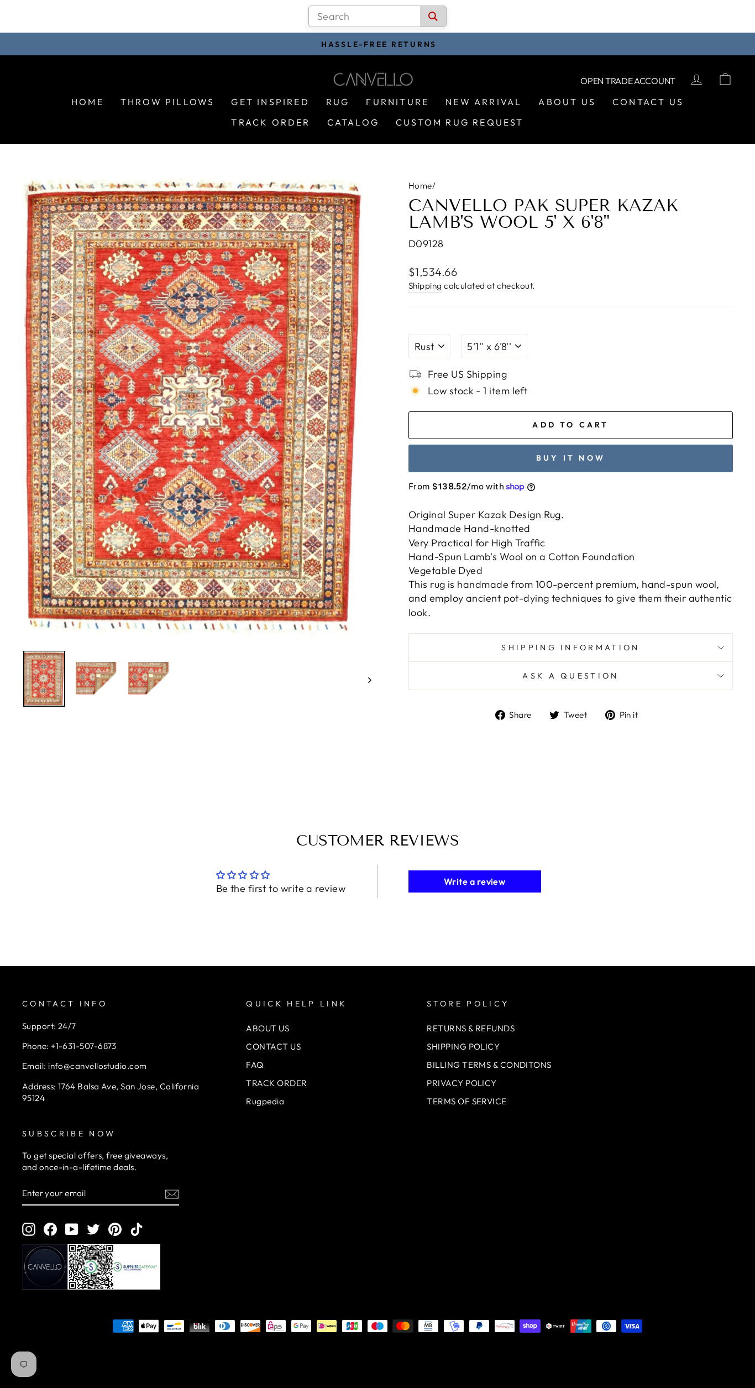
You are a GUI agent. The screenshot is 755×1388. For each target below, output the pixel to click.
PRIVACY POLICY (461, 1083)
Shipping (425, 285)
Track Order (270, 122)
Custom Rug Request (460, 122)
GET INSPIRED (270, 101)
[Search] (433, 16)
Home (87, 101)
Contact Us (648, 101)
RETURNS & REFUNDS (471, 1028)
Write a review (474, 881)
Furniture (397, 101)
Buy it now (570, 458)
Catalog (353, 122)
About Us (567, 101)
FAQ (254, 1065)
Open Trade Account (627, 80)
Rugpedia (265, 1101)
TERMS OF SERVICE (466, 1101)
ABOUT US (267, 1028)
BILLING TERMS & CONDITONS (489, 1065)
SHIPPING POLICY (463, 1046)
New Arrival (483, 101)
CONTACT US (273, 1046)
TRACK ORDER (276, 1083)
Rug (338, 101)
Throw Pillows (167, 101)
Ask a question (570, 676)
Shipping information (570, 648)
